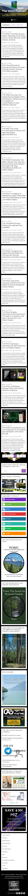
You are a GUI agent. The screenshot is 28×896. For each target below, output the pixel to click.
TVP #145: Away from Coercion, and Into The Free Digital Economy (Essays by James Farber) (13, 284)
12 (25, 456)
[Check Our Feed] (24, 893)
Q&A (3, 854)
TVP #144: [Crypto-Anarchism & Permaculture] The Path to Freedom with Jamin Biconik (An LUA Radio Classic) (13, 316)
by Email (8, 509)
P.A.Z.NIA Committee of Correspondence (12, 738)
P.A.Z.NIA (4, 846)
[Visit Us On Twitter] (17, 893)
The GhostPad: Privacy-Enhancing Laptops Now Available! (12, 225)
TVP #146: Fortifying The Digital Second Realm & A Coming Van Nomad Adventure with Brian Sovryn (14, 254)
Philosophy (5, 851)
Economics (4, 837)
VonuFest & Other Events (8, 764)
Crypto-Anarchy (7, 31)
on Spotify (8, 528)
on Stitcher (8, 518)
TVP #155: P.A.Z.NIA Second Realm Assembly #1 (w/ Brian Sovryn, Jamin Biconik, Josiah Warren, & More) (14, 37)
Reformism (4, 857)
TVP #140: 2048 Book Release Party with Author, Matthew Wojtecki (13, 388)
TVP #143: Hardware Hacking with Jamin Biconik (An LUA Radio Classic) (13, 346)
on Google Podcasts (11, 514)
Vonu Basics (5, 868)
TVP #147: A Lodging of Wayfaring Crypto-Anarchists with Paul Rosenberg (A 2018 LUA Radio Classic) (14, 197)
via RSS (7, 533)
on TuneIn (8, 523)
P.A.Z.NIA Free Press (7, 735)
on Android (8, 504)
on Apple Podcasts (10, 499)
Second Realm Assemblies (8, 860)
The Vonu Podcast (14, 10)
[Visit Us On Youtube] (22, 893)
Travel (3, 865)
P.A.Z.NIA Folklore (6, 849)
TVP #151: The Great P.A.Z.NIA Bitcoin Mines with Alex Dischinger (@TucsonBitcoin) (13, 132)
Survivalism (5, 863)
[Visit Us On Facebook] (19, 893)
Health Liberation (6, 843)
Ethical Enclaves (6, 840)
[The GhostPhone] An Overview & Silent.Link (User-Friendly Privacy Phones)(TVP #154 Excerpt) (13, 68)
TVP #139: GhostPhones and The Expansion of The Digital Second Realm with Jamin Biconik (14, 431)
